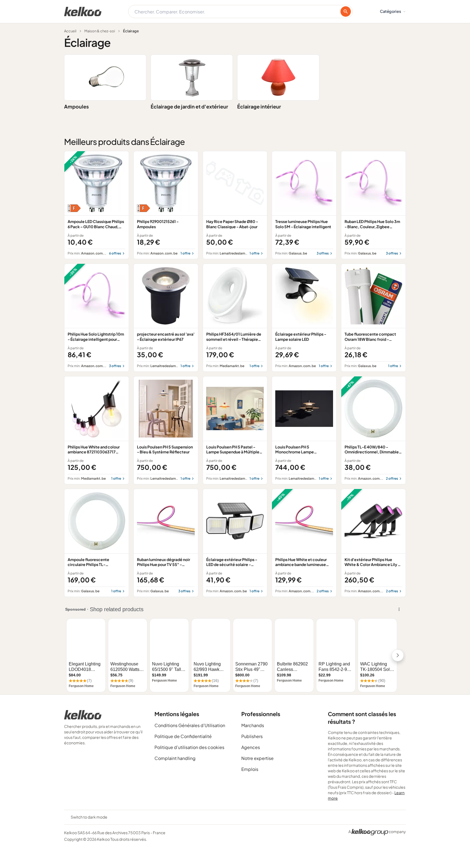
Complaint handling (175, 758)
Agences (250, 747)
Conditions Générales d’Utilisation (189, 725)
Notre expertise (257, 758)
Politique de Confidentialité (183, 736)
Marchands (252, 725)
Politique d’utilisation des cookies (189, 747)
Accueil (70, 31)
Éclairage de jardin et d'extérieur (189, 106)
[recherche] (345, 11)
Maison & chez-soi (99, 31)
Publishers (252, 736)
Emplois (249, 769)
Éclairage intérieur (259, 106)
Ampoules (76, 106)
